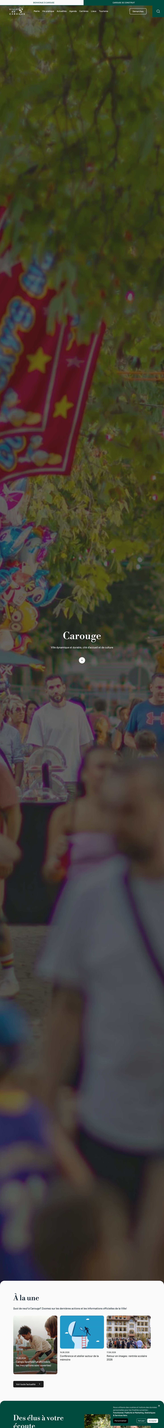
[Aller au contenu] (82, 660)
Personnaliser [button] (121, 1420)
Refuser (141, 1420)
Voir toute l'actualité (25, 1384)
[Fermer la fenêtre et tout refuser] (159, 1404)
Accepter (153, 1420)
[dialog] (136, 1414)
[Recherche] (158, 11)
